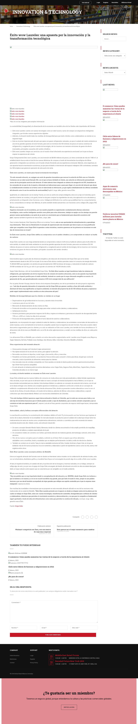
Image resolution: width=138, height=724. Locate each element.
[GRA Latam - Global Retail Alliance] (15, 11)
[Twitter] (91, 517)
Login (98, 2)
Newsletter (115, 2)
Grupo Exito (19, 506)
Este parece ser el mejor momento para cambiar (75, 530)
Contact (124, 11)
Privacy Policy (34, 662)
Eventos (93, 11)
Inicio (70, 11)
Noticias (104, 11)
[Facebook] (82, 517)
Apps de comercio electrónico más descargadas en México (112, 189)
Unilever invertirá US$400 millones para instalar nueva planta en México (114, 216)
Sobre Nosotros (14, 655)
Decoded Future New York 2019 (69, 661)
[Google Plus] (87, 517)
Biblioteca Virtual (126, 2)
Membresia (81, 11)
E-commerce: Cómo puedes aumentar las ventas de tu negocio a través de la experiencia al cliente (48, 557)
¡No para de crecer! (16, 577)
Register (105, 2)
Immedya (30, 673)
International (85, 2)
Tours (114, 11)
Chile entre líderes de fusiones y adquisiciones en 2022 (31, 567)
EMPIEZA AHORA (69, 707)
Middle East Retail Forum (67, 655)
